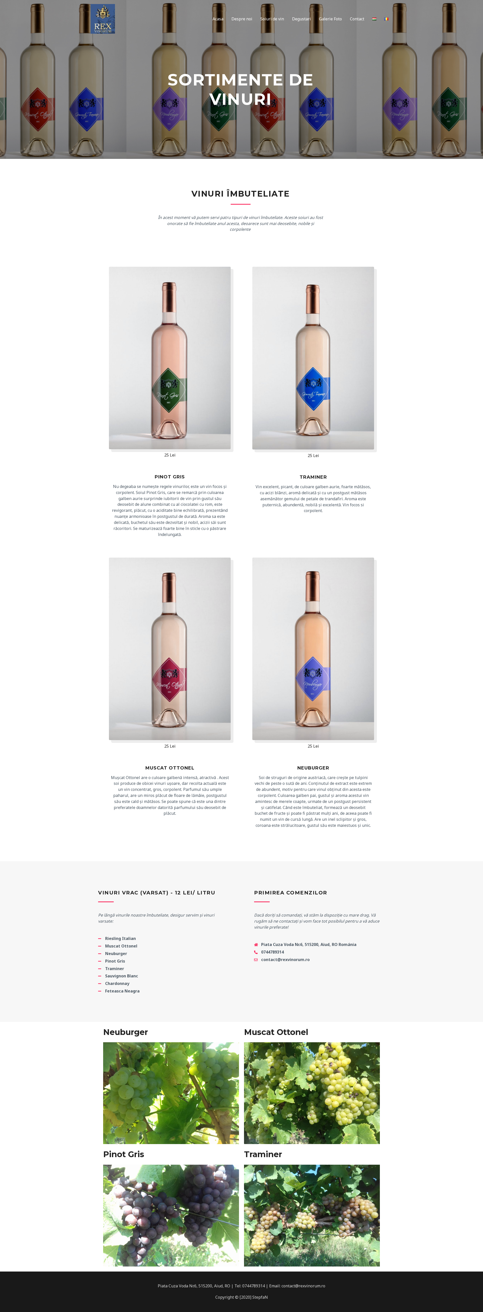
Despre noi (241, 19)
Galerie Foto (330, 19)
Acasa (218, 19)
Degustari (301, 19)
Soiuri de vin (272, 19)
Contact (357, 19)
